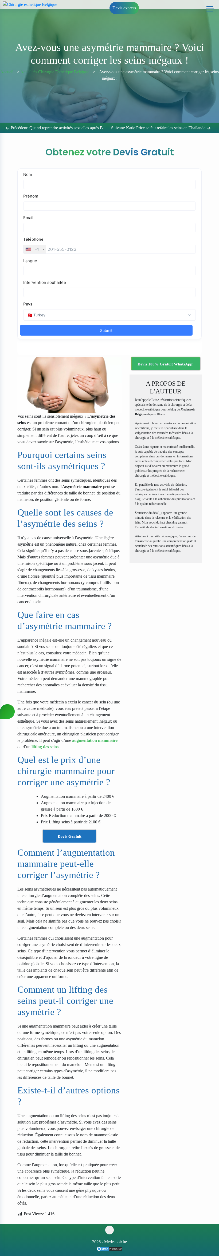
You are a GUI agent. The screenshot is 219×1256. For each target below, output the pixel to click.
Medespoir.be (115, 1241)
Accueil (6, 72)
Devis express (124, 8)
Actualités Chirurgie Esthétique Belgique (54, 72)
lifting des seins (45, 746)
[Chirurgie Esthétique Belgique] (109, 1248)
